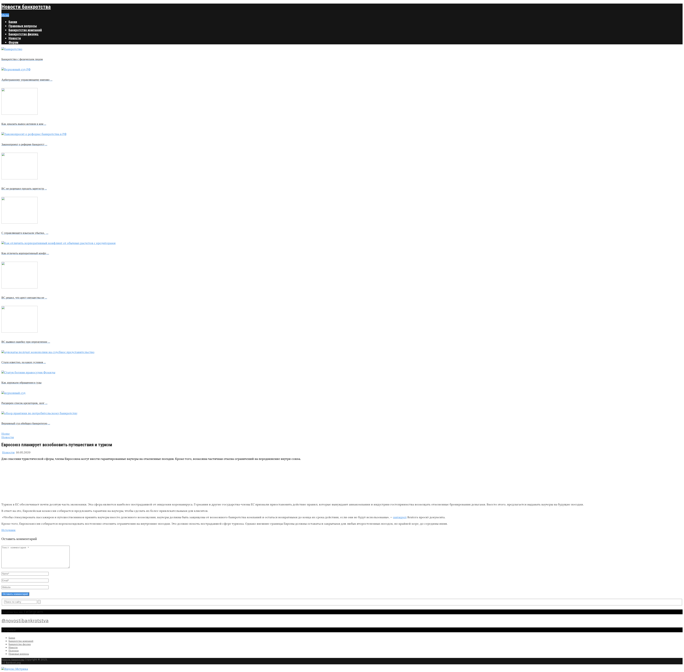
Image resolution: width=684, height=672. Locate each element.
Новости (15, 38)
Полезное (14, 650)
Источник (8, 530)
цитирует (400, 517)
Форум (13, 42)
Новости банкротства (26, 7)
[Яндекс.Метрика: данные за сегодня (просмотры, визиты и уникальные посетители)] (14, 669)
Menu (5, 15)
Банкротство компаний (25, 30)
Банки (13, 22)
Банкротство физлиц (23, 34)
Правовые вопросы (23, 26)
